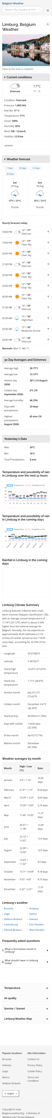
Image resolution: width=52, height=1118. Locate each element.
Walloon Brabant (13, 919)
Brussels (8, 908)
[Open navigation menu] (47, 10)
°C (35, 91)
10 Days (22, 168)
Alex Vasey (16, 69)
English (11, 1094)
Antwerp (34, 908)
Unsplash (28, 69)
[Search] (39, 10)
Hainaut (33, 919)
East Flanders (36, 924)
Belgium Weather (13, 3)
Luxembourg (11, 924)
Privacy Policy (34, 1065)
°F (39, 91)
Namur (33, 913)
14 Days (36, 168)
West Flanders (37, 929)
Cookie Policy (34, 1071)
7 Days (9, 168)
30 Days (10, 173)
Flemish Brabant (13, 929)
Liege (7, 913)
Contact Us (33, 1059)
